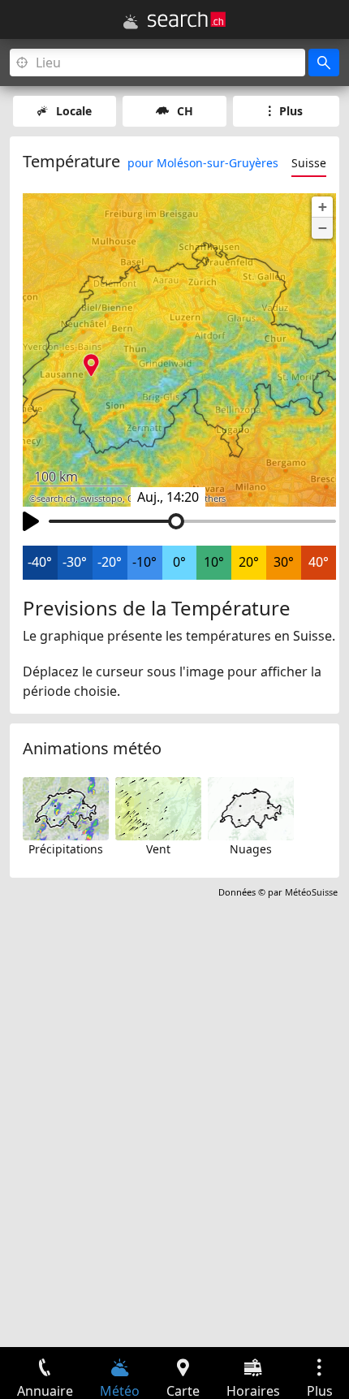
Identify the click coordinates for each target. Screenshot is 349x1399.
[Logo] (187, 19)
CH (185, 111)
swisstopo (101, 498)
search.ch (56, 498)
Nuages (251, 849)
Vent (158, 849)
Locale (74, 111)
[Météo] (130, 22)
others (212, 498)
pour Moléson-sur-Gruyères (202, 163)
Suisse (308, 163)
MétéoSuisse (311, 892)
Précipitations (65, 849)
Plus (291, 111)
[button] (322, 207)
